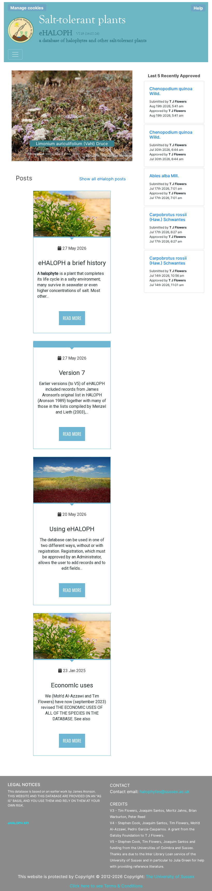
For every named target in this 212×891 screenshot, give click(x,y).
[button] (17, 115)
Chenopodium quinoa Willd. (170, 91)
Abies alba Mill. (164, 175)
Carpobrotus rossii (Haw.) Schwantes (168, 217)
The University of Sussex (170, 876)
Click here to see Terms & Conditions (106, 885)
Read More (72, 318)
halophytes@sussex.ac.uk (165, 791)
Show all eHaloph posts (102, 178)
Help (198, 8)
